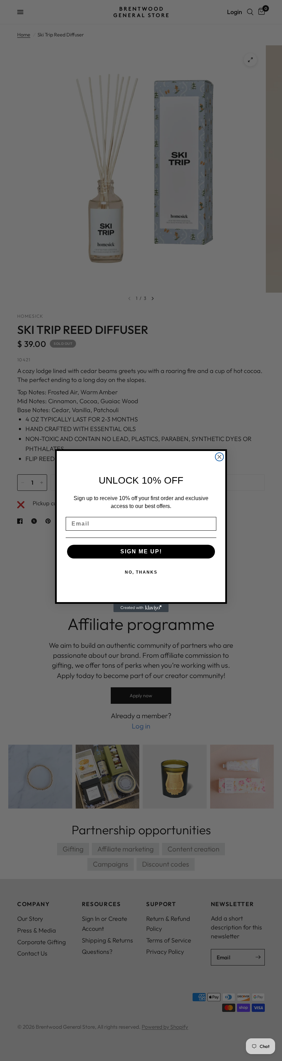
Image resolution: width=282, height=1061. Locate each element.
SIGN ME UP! (141, 551)
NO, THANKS (141, 572)
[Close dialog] (219, 457)
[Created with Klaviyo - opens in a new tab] (141, 608)
